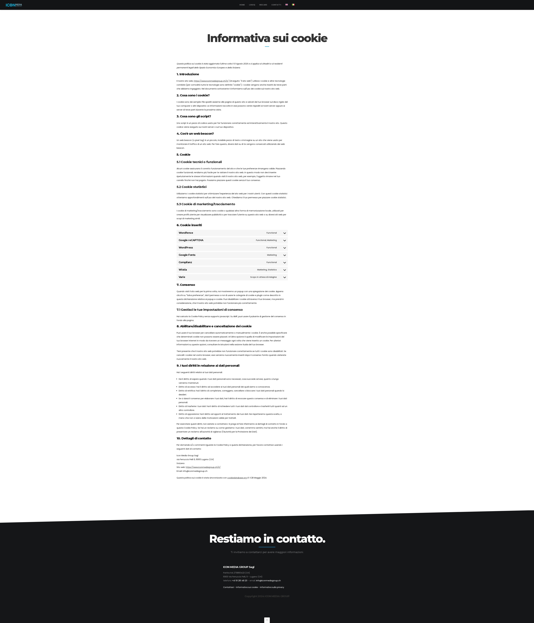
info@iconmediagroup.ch (268, 580)
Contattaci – (229, 587)
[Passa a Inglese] (286, 5)
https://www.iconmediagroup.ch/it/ (211, 81)
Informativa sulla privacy (272, 587)
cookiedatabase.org (237, 477)
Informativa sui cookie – (248, 587)
